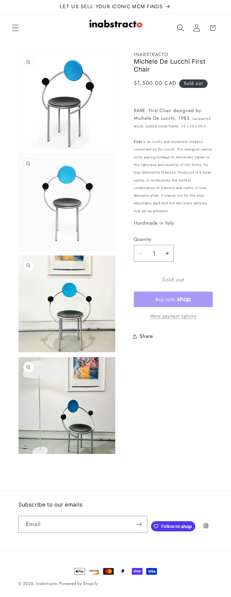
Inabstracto (46, 583)
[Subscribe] (139, 524)
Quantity (142, 239)
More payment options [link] (173, 316)
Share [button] (146, 336)
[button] (15, 28)
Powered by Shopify (78, 583)
